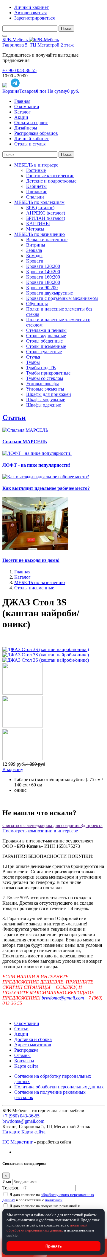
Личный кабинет (31, 7)
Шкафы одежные (43, 404)
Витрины (35, 244)
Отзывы (22, 1055)
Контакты (24, 1060)
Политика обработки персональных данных (59, 1086)
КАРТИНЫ (38, 223)
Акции (21, 117)
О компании (26, 106)
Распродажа (26, 1050)
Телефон (11, 1187)
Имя (6, 1181)
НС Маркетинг (17, 1141)
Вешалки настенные (46, 239)
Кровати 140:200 (43, 271)
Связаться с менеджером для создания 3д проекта (52, 825)
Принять (53, 1246)
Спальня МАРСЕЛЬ (24, 441)
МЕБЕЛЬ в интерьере (36, 164)
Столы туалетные (44, 351)
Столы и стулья (29, 143)
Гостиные (36, 170)
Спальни (35, 196)
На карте (11, 1131)
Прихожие (36, 191)
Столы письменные (46, 346)
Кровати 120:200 (43, 266)
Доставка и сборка (33, 1039)
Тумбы (33, 362)
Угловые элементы (45, 388)
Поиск (66, 28)
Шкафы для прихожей (48, 394)
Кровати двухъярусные (49, 292)
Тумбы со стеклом (44, 378)
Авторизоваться (30, 12)
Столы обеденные (44, 340)
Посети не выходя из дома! (30, 560)
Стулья (33, 356)
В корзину (12, 769)
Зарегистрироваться (34, 17)
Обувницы (37, 303)
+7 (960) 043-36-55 (21, 1115)
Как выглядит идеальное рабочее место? (46, 488)
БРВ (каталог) (40, 207)
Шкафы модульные (45, 399)
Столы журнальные (46, 335)
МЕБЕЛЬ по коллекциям (39, 202)
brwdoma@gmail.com (63, 997)
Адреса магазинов (32, 1044)
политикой (53, 1200)
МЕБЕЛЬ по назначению (39, 234)
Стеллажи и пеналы (46, 330)
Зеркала (34, 250)
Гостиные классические (50, 175)
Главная (22, 101)
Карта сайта (26, 1066)
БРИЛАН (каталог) (45, 218)
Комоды (34, 255)
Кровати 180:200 (43, 282)
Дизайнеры (25, 127)
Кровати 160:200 (43, 276)
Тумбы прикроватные (48, 372)
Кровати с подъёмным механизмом (62, 298)
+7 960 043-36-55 (19, 70)
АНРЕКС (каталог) (45, 212)
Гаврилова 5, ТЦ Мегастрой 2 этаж (38, 44)
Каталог (22, 111)
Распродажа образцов (36, 133)
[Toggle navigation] (4, 36)
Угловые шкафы (42, 383)
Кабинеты (36, 186)
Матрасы (35, 228)
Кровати (34, 260)
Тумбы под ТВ (41, 367)
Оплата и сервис (31, 122)
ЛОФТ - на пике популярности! (36, 465)
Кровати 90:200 (42, 287)
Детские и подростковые (51, 180)
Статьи (14, 417)
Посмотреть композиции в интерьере (40, 830)
